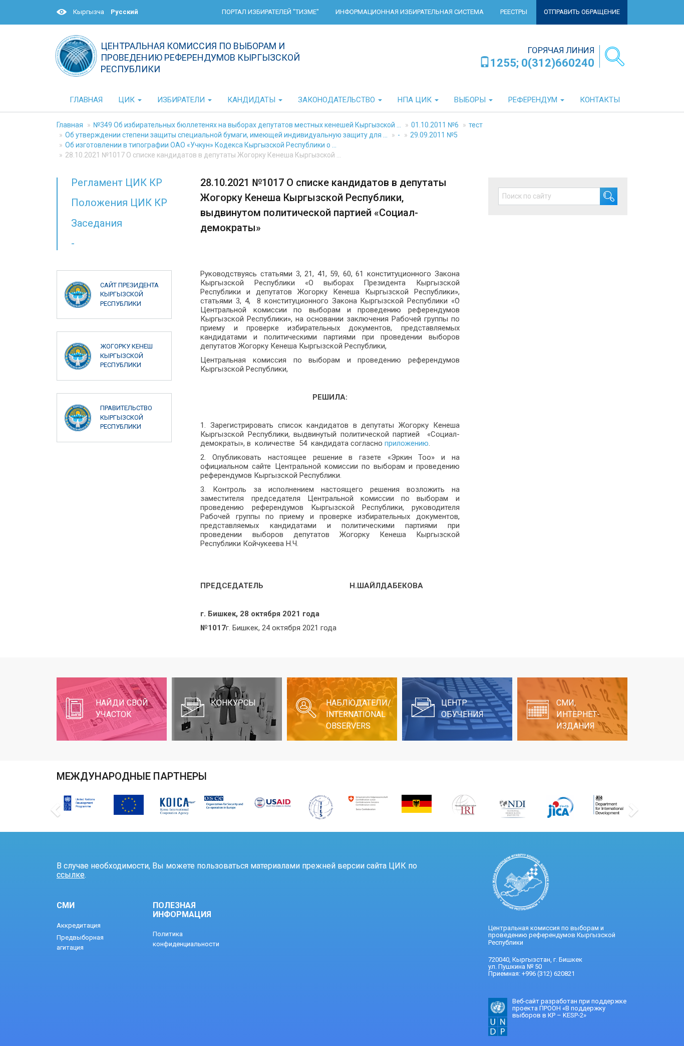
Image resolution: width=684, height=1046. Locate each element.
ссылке (71, 875)
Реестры (513, 12)
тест (476, 125)
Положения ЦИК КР (119, 203)
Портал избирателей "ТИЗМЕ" (270, 12)
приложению (407, 443)
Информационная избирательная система (409, 12)
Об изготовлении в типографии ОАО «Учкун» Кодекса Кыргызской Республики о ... (200, 145)
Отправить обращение (582, 12)
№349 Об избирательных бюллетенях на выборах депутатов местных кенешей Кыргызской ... (247, 125)
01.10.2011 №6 (435, 125)
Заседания (96, 223)
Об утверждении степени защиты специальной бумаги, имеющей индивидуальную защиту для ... (226, 135)
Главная (70, 125)
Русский (124, 12)
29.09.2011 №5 (434, 135)
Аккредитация (79, 925)
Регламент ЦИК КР (116, 183)
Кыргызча (88, 12)
